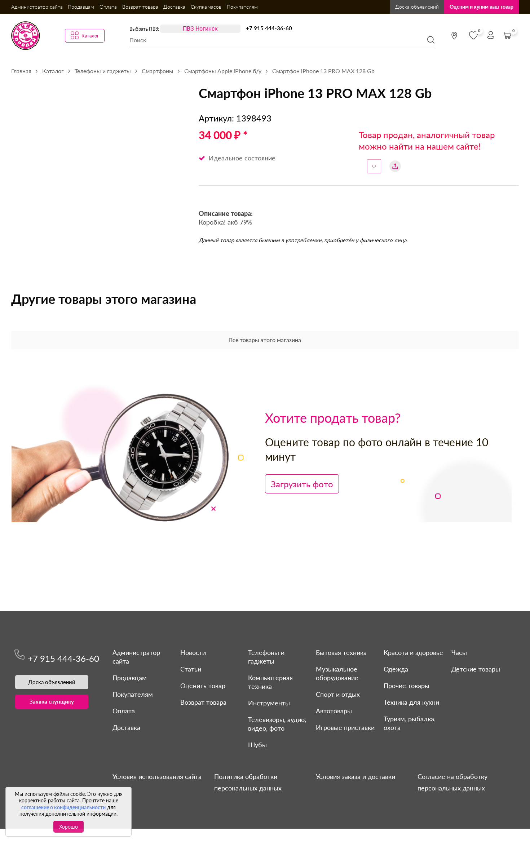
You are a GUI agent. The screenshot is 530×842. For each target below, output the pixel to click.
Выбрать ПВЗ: (144, 29)
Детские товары (475, 669)
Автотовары (334, 711)
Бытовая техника (341, 652)
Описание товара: (226, 214)
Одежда (396, 669)
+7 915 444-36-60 (269, 28)
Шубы (257, 745)
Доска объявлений (417, 7)
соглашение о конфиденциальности (63, 807)
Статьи (190, 669)
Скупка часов (206, 7)
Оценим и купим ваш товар (481, 7)
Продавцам (81, 7)
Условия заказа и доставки (355, 776)
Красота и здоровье (413, 652)
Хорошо (68, 827)
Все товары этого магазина (265, 339)
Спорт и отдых (338, 694)
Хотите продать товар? (333, 418)
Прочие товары (406, 686)
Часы (459, 652)
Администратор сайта (37, 7)
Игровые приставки (345, 727)
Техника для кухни (411, 702)
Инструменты (269, 703)
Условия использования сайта (157, 776)
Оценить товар (202, 686)
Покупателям (242, 7)
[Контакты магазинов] (454, 35)
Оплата (108, 7)
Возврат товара (140, 7)
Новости (193, 652)
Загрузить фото (302, 484)
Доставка (174, 7)
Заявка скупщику (52, 701)
